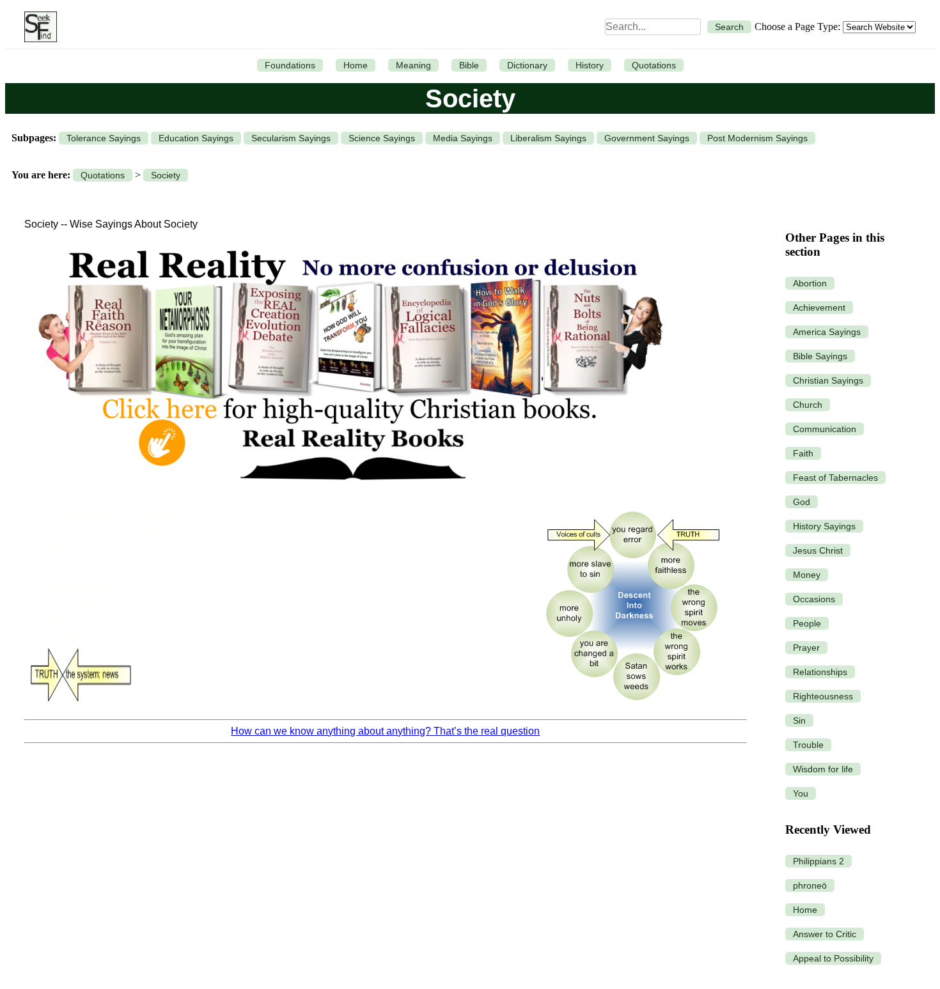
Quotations (654, 65)
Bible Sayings (820, 356)
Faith (803, 453)
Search (729, 27)
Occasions (814, 599)
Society (165, 175)
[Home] (37, 27)
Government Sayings (646, 138)
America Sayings (827, 332)
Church (807, 405)
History (590, 65)
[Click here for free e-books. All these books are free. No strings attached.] (349, 493)
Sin (799, 720)
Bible (469, 65)
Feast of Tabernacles (835, 477)
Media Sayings (462, 138)
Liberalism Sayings (548, 138)
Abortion (810, 283)
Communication (824, 429)
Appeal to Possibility (833, 958)
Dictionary (527, 65)
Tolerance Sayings (104, 138)
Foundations (290, 65)
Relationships (820, 672)
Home (355, 65)
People (807, 623)
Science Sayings (382, 138)
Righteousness (823, 696)
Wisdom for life (823, 769)
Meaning (413, 65)
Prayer (806, 647)
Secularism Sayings (291, 138)
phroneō (810, 885)
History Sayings (824, 526)
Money (806, 575)
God (801, 502)
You (800, 793)
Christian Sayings (828, 380)
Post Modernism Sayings (757, 138)
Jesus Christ (818, 550)
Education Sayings (196, 138)
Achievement (819, 307)
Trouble (808, 745)
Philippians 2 (818, 861)
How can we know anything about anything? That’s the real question (385, 731)
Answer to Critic (824, 934)
